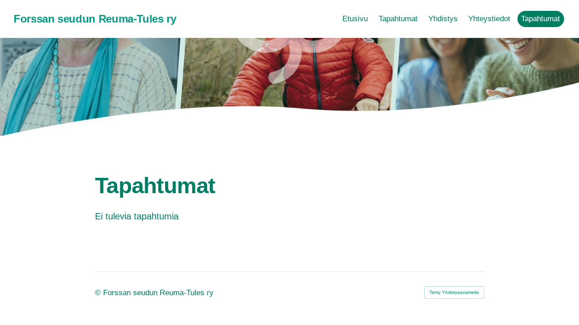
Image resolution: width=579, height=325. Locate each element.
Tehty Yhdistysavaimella (454, 292)
